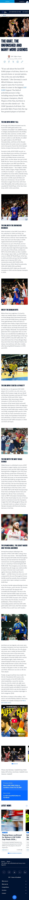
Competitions (5, 887)
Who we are (5, 881)
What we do (5, 884)
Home (3, 861)
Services (4, 890)
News (4, 15)
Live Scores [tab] (7, 1)
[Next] (27, 2)
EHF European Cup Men (15, 11)
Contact (4, 893)
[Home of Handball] (14, 897)
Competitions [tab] (21, 1)
